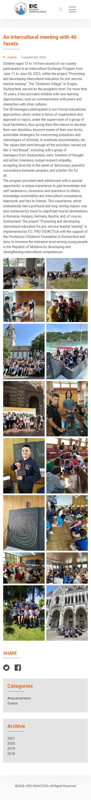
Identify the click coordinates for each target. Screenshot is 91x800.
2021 (11, 738)
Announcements (19, 698)
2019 (11, 749)
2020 (11, 743)
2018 (11, 754)
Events (12, 703)
